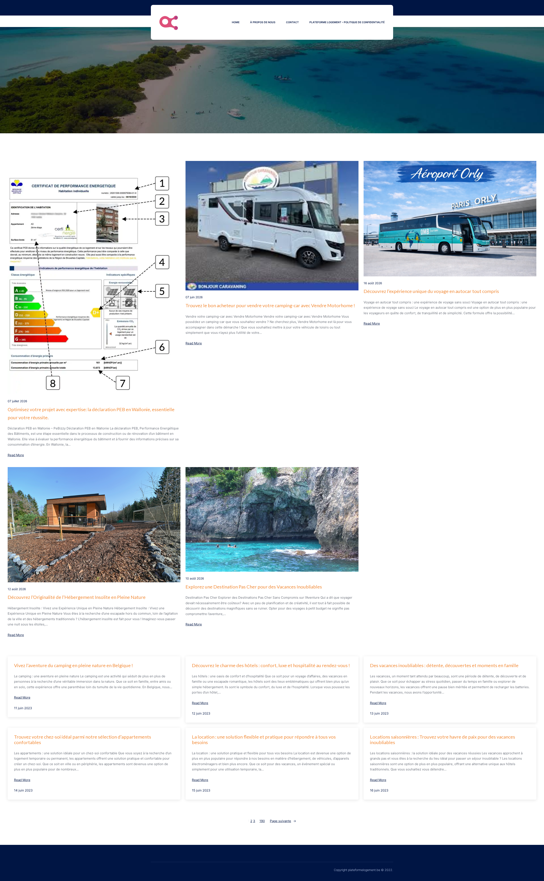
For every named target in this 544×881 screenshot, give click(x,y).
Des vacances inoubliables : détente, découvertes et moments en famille (444, 665)
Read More (16, 455)
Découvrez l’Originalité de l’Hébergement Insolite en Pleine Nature (77, 597)
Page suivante (283, 821)
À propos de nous (262, 22)
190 (262, 821)
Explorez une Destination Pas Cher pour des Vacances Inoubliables (254, 587)
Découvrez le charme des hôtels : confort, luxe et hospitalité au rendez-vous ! (271, 665)
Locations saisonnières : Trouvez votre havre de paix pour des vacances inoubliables (442, 739)
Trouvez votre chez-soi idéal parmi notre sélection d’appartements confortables (82, 739)
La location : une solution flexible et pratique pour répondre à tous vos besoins (264, 739)
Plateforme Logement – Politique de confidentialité (347, 22)
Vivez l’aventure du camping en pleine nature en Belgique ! (73, 665)
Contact (292, 22)
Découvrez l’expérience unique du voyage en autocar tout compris (431, 291)
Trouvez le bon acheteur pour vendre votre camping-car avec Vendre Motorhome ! (270, 305)
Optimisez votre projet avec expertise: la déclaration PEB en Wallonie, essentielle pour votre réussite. (91, 413)
